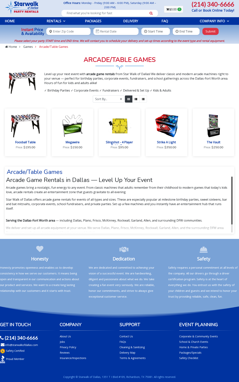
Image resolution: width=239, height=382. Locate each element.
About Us (65, 336)
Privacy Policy (68, 347)
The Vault (213, 142)
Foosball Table (25, 142)
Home (10, 21)
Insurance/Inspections (73, 358)
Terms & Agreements (133, 358)
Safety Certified (14, 350)
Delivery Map (127, 352)
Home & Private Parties (193, 347)
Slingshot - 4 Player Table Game (119, 144)
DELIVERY (130, 21)
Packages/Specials (190, 352)
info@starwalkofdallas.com (21, 345)
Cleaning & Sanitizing (132, 347)
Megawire (73, 142)
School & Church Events (193, 342)
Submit (210, 31)
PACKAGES (93, 21)
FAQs (123, 342)
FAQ (165, 21)
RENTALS (54, 21)
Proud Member (14, 359)
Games (28, 47)
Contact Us (126, 336)
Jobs (62, 342)
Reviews (65, 352)
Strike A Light (166, 142)
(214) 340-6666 (21, 338)
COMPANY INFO (212, 21)
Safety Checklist (188, 358)
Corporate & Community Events (198, 336)
